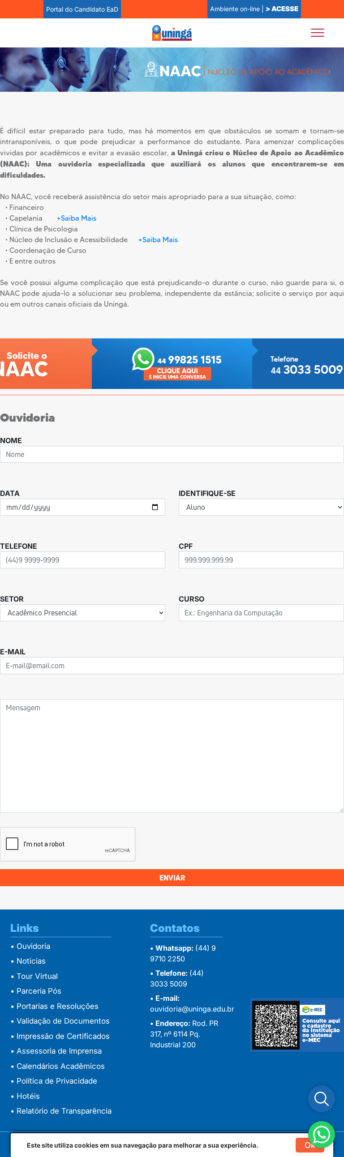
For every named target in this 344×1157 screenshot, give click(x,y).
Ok (310, 1145)
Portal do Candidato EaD (82, 9)
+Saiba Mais (76, 218)
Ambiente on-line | (254, 8)
